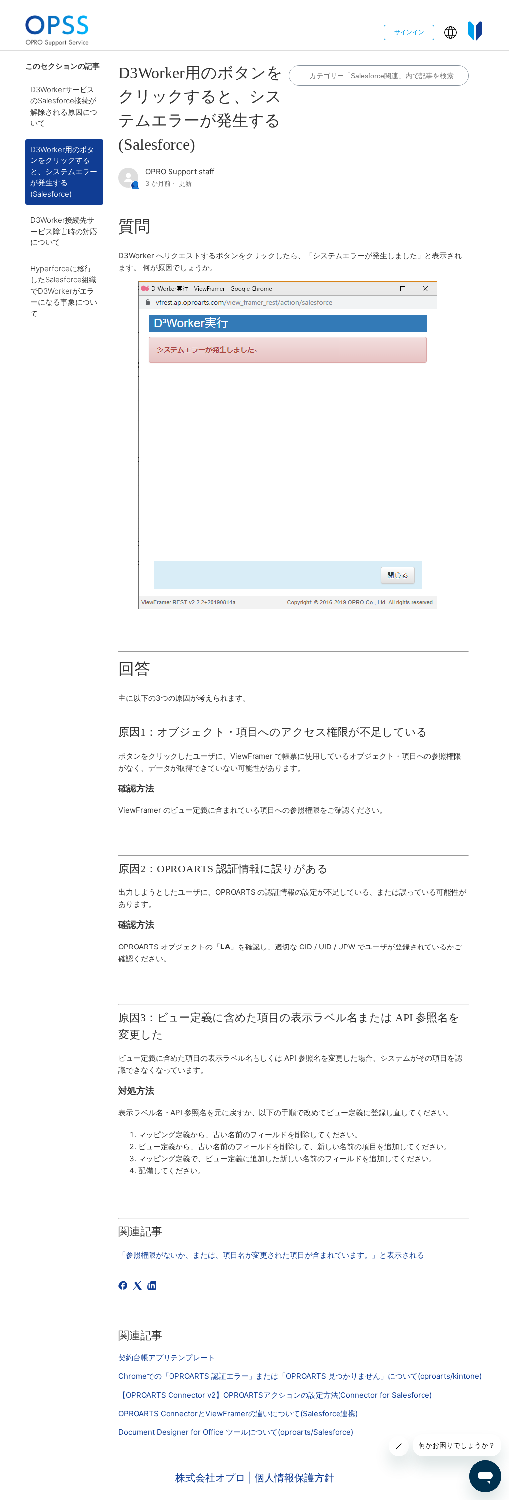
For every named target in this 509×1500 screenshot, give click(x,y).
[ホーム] (57, 32)
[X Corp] (139, 1287)
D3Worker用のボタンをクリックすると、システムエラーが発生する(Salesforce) (63, 172)
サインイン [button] (409, 32)
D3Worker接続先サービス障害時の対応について (63, 231)
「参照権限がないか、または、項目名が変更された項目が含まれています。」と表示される (271, 1255)
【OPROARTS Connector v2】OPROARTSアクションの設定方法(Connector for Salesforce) (275, 1395)
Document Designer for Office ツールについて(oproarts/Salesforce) (235, 1432)
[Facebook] (124, 1287)
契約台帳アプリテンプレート (166, 1357)
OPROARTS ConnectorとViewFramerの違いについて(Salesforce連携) (238, 1413)
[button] (450, 32)
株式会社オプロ (211, 1478)
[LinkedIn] (153, 1287)
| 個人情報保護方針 (291, 1478)
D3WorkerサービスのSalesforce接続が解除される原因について (63, 106)
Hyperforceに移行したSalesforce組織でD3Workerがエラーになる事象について (63, 291)
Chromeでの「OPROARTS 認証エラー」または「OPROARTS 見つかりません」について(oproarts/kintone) (300, 1376)
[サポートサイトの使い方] (475, 32)
